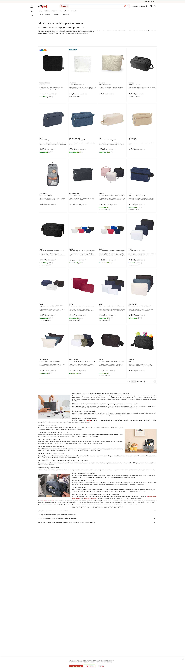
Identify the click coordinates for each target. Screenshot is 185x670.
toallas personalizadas (89, 498)
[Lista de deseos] (151, 6)
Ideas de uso (82, 33)
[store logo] (42, 6)
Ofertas (66, 11)
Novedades (74, 11)
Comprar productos (44, 11)
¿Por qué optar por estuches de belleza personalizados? (52, 510)
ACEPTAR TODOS (76, 666)
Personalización (74, 33)
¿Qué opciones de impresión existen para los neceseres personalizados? (57, 514)
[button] (153, 2)
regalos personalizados (47, 501)
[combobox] (94, 6)
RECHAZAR (101, 666)
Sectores (54, 11)
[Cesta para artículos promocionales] (155, 6)
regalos (89, 420)
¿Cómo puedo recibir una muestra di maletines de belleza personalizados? (57, 518)
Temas (60, 11)
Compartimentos (65, 33)
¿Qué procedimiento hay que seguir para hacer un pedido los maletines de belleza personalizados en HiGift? (66, 522)
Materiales (51, 33)
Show (128, 381)
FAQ (88, 33)
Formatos (57, 33)
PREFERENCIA (89, 666)
